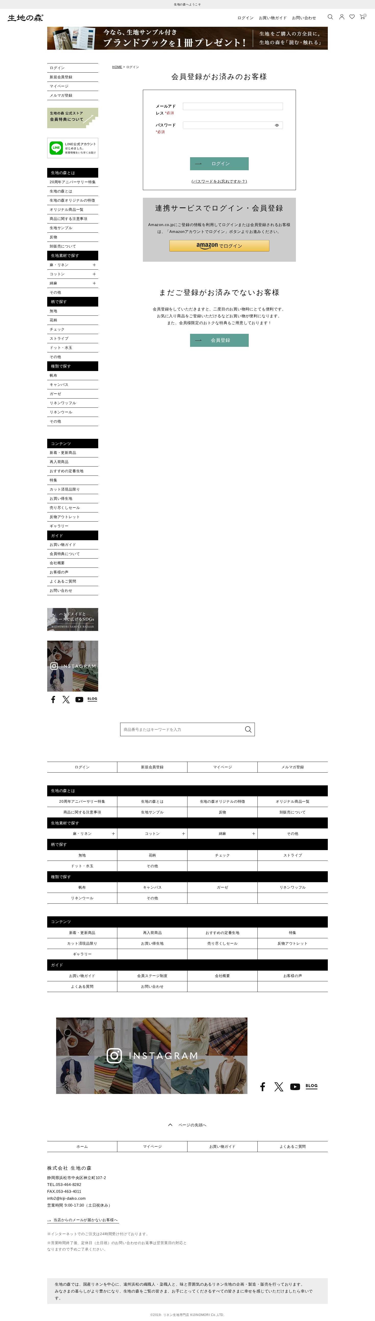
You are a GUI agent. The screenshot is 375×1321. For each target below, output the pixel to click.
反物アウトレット (65, 517)
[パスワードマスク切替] (277, 125)
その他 (55, 292)
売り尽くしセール (65, 508)
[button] (219, 246)
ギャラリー (59, 526)
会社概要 (57, 563)
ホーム (82, 1146)
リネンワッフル (63, 403)
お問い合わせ (304, 18)
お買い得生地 (61, 498)
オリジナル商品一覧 (67, 209)
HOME (117, 67)
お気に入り (352, 16)
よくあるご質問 (63, 581)
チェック (57, 329)
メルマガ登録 (61, 95)
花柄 (53, 320)
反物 (53, 237)
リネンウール (61, 412)
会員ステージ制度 (152, 976)
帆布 (53, 375)
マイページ (59, 86)
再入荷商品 (59, 462)
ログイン (246, 18)
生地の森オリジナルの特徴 (72, 200)
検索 (248, 729)
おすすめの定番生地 (67, 471)
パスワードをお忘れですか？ (219, 181)
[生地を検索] (330, 16)
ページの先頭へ (193, 1125)
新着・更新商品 (63, 453)
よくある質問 (82, 986)
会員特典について (65, 554)
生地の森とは (61, 191)
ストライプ (59, 338)
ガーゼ (55, 394)
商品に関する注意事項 (69, 219)
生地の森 (25, 18)
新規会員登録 (61, 77)
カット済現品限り (65, 489)
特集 (53, 480)
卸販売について (63, 246)
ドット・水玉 (61, 348)
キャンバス (59, 384)
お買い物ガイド (273, 18)
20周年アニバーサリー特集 (73, 182)
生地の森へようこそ (187, 4)
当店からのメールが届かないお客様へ (86, 1220)
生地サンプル (61, 228)
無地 (53, 311)
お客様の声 (59, 572)
